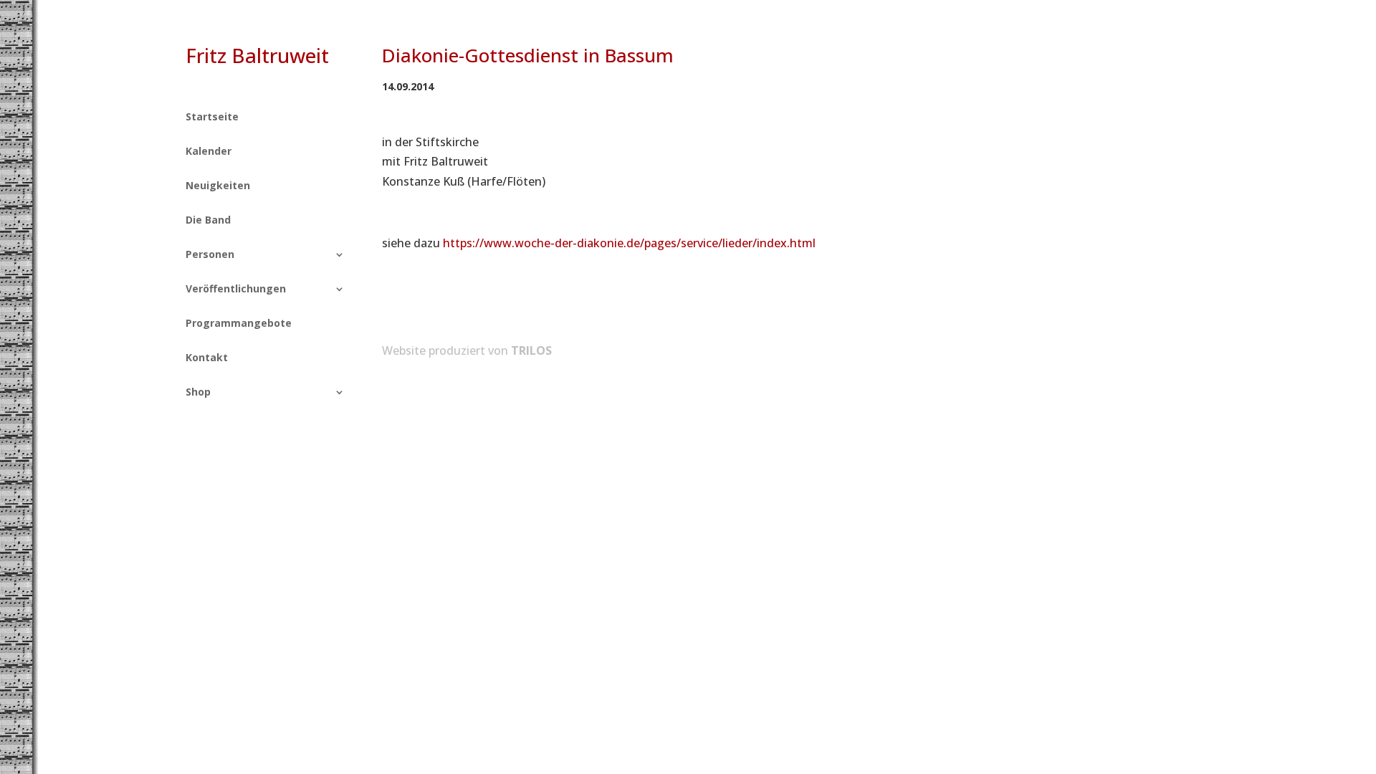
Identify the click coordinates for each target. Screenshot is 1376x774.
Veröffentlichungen (236, 289)
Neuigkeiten (218, 186)
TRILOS (531, 350)
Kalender (208, 152)
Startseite (212, 117)
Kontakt (207, 358)
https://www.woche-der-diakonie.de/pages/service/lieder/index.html (629, 243)
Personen (210, 255)
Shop (198, 392)
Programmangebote (239, 324)
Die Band (208, 220)
